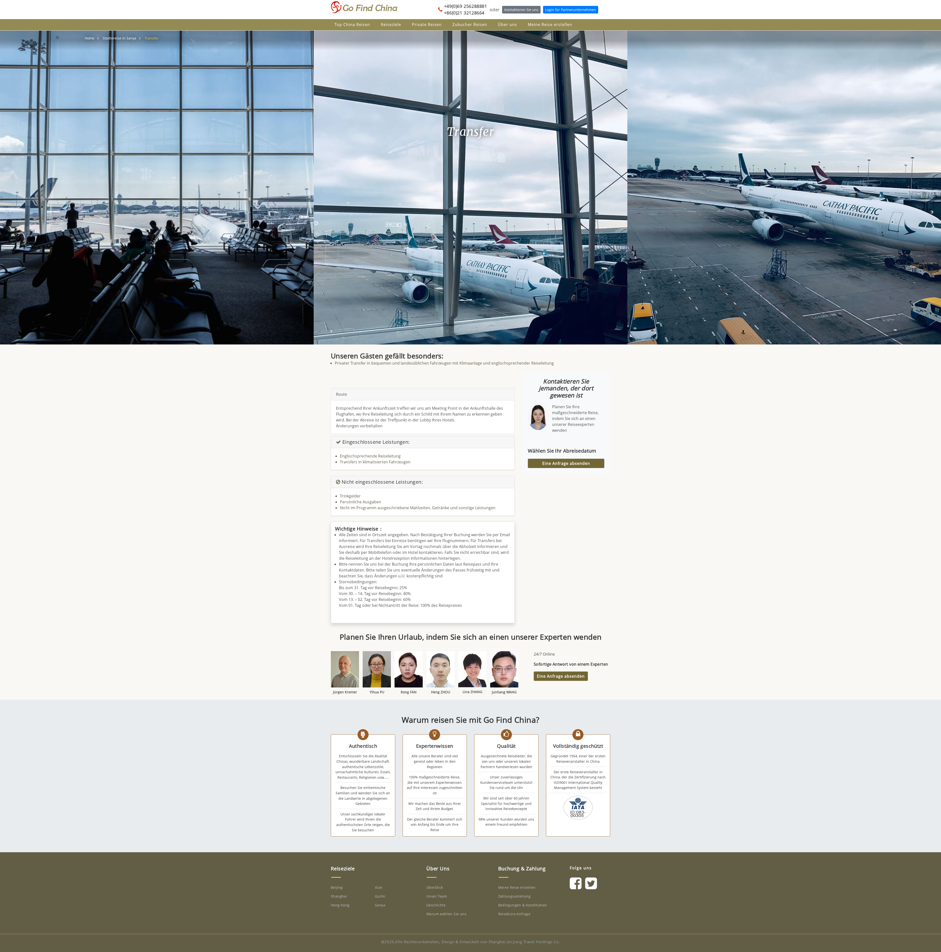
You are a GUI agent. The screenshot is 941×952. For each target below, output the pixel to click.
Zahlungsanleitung (514, 896)
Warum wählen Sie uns (446, 914)
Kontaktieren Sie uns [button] (521, 9)
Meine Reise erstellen (550, 24)
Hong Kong (340, 905)
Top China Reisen (352, 24)
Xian (379, 887)
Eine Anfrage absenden (566, 463)
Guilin (380, 896)
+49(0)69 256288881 (465, 6)
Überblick (434, 887)
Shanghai (339, 896)
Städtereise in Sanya (119, 38)
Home (89, 38)
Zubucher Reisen (469, 24)
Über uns (507, 24)
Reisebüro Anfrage (514, 914)
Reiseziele (391, 24)
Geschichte (436, 905)
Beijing (337, 887)
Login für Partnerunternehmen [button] (570, 9)
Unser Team (436, 896)
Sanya (380, 905)
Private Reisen (427, 24)
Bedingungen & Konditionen (522, 905)
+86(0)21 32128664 (464, 13)
